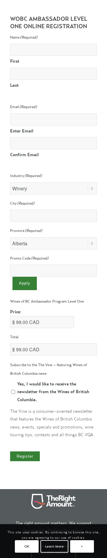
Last (14, 85)
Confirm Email (24, 154)
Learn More (54, 546)
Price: (15, 311)
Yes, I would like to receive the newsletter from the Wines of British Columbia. (53, 391)
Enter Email (21, 130)
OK (26, 546)
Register (25, 456)
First (14, 61)
